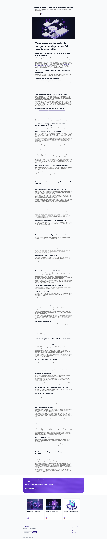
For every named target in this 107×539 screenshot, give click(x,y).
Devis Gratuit (74, 533)
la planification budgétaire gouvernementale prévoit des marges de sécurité (52, 110)
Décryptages (74, 532)
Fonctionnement (74, 529)
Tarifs (73, 530)
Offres (73, 527)
